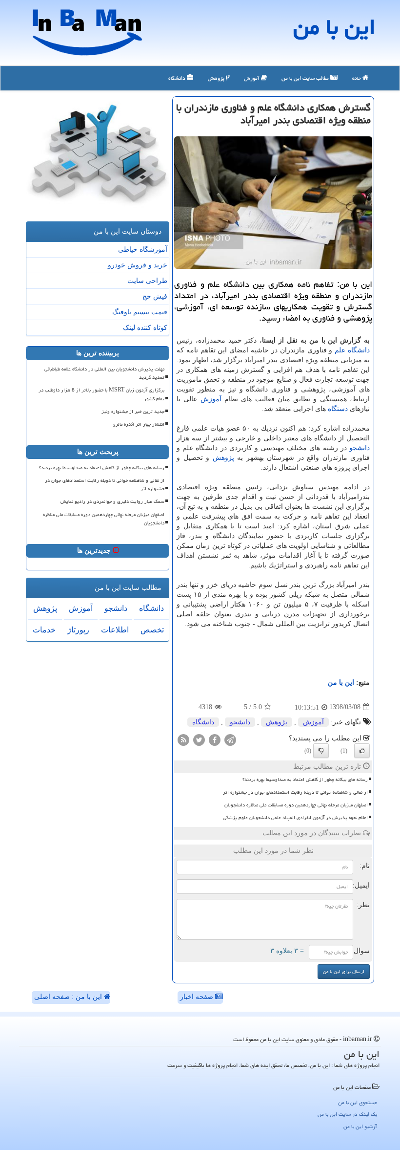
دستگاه (338, 408)
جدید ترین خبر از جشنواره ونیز (132, 411)
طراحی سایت (147, 280)
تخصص (152, 630)
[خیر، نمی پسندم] (321, 750)
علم (340, 350)
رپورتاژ (78, 630)
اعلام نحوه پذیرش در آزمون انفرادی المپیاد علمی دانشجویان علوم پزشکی (295, 818)
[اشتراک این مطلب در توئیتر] (199, 739)
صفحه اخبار (197, 996)
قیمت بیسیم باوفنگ (139, 312)
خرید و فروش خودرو (137, 265)
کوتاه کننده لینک (145, 327)
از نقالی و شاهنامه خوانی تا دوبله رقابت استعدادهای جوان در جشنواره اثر (295, 792)
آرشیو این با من (360, 1126)
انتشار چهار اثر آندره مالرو (138, 424)
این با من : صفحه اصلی (69, 996)
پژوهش (217, 78)
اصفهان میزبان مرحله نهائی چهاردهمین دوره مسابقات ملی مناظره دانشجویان (296, 805)
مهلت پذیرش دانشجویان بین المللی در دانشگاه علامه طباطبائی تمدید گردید (104, 373)
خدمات (44, 630)
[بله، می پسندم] (362, 750)
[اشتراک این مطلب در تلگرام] (230, 739)
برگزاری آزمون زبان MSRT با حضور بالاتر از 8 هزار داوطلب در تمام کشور (101, 394)
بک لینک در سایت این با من (347, 1114)
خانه (357, 78)
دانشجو (359, 448)
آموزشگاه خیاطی (142, 249)
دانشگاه (177, 78)
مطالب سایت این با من (305, 78)
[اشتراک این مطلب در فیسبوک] (214, 739)
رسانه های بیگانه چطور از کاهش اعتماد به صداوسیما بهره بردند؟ (305, 779)
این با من (334, 27)
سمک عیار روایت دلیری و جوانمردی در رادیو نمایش (112, 501)
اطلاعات (115, 630)
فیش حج (154, 296)
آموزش (252, 78)
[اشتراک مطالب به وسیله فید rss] (183, 739)
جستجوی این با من (357, 1102)
